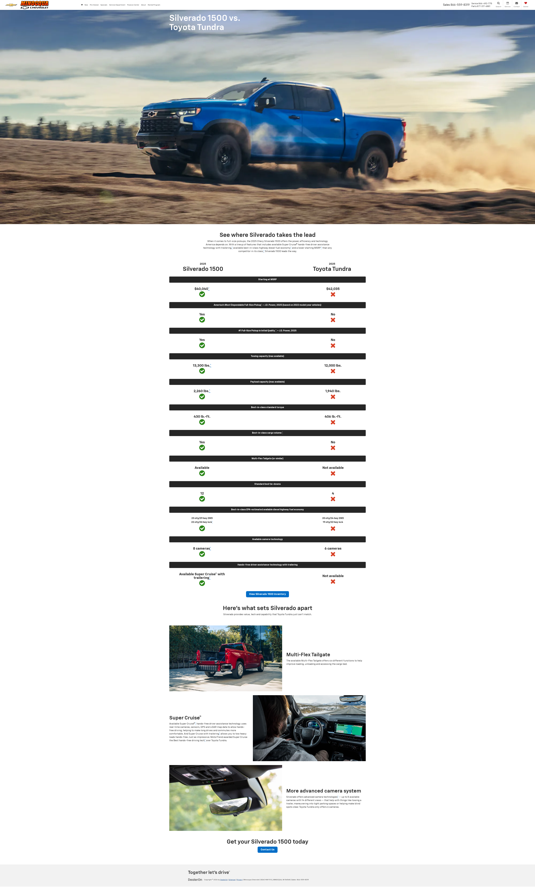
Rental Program (154, 5)
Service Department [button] (117, 5)
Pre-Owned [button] (94, 5)
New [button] (86, 5)
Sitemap (232, 880)
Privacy (239, 880)
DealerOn (224, 880)
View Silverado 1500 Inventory (267, 594)
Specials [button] (103, 5)
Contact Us (267, 849)
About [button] (143, 5)
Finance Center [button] (133, 5)
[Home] (82, 5)
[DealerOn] (195, 880)
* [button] (232, 248)
